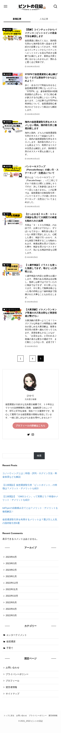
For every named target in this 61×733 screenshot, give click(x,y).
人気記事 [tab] (44, 19)
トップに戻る (9, 715)
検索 (39, 455)
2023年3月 (11, 563)
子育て (9, 648)
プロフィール (12, 681)
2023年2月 (11, 570)
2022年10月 (12, 596)
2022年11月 (12, 589)
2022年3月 (11, 615)
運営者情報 (11, 687)
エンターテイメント (16, 635)
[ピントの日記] (30, 6)
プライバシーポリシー (17, 674)
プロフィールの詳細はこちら (30, 425)
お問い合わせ (12, 667)
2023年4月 (11, 557)
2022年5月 (11, 602)
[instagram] (32, 434)
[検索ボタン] (55, 6)
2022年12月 (12, 583)
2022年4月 (11, 609)
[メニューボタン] (5, 6)
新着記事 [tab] (17, 19)
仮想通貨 (10, 641)
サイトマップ (12, 693)
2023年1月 (11, 576)
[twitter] (28, 434)
